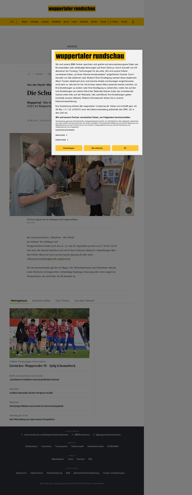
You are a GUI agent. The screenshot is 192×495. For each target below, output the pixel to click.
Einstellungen (68, 148)
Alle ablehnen (97, 148)
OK (125, 148)
